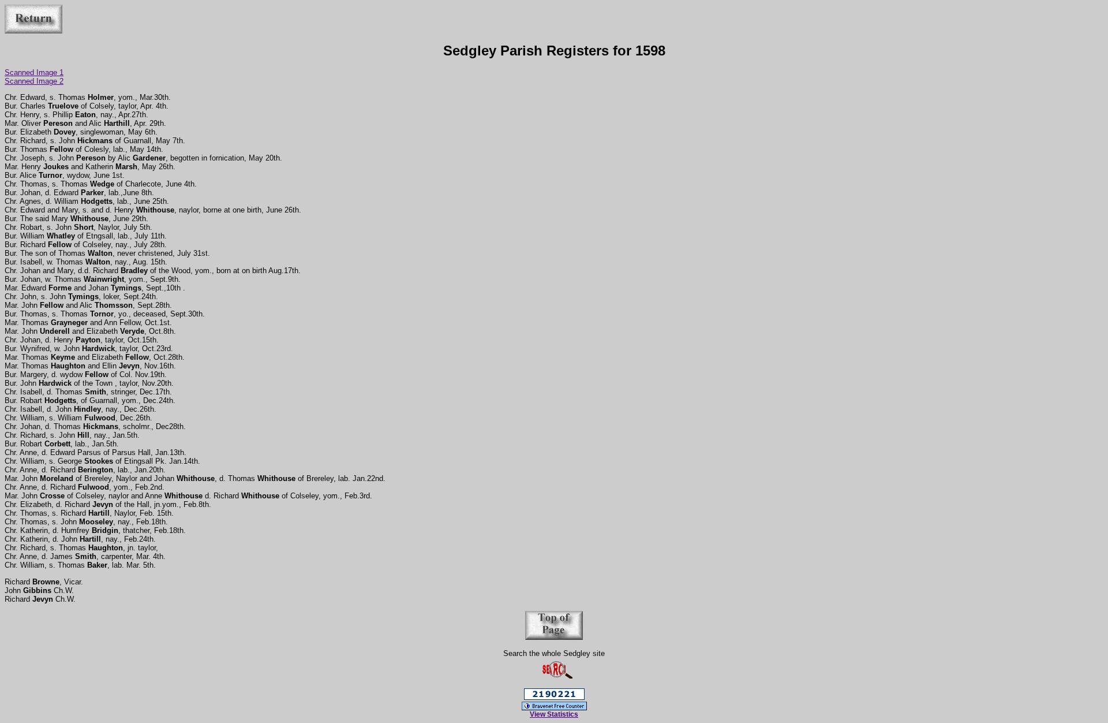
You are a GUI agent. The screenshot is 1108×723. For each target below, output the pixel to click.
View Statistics (554, 714)
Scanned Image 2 (34, 81)
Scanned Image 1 (34, 72)
